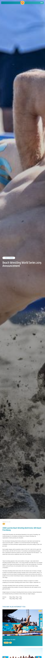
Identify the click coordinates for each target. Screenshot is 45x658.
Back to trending (9, 257)
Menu (41, 2)
